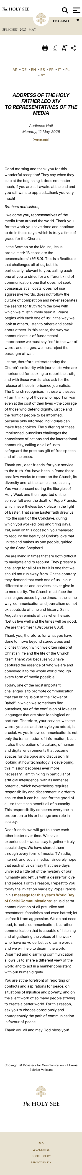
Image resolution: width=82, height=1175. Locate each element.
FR (51, 69)
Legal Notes (41, 1149)
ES (42, 69)
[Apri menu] (76, 10)
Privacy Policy (41, 1162)
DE (24, 69)
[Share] (74, 49)
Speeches (10, 29)
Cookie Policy (41, 1156)
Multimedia (41, 139)
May (32, 29)
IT (59, 69)
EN (33, 69)
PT (43, 75)
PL (67, 69)
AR (15, 69)
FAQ (41, 1143)
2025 (23, 29)
